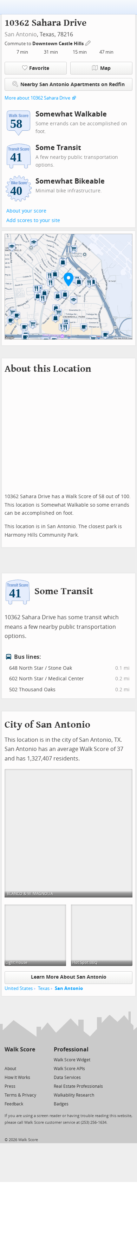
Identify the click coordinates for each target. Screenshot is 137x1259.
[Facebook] (19, 1059)
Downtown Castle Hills (58, 43)
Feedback (14, 1104)
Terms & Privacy (20, 1095)
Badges (61, 1104)
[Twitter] (9, 1059)
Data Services (67, 1077)
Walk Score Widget (72, 1059)
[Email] (30, 1059)
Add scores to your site (33, 220)
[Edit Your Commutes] (88, 42)
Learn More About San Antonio (68, 977)
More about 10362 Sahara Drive (37, 98)
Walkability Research (74, 1095)
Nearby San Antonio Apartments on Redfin (72, 85)
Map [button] (105, 68)
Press (10, 1086)
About (10, 1068)
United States (19, 988)
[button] (68, 279)
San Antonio (21, 34)
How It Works (17, 1077)
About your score (26, 211)
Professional (71, 1049)
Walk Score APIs (69, 1068)
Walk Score (20, 1049)
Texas (44, 988)
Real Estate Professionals (78, 1086)
